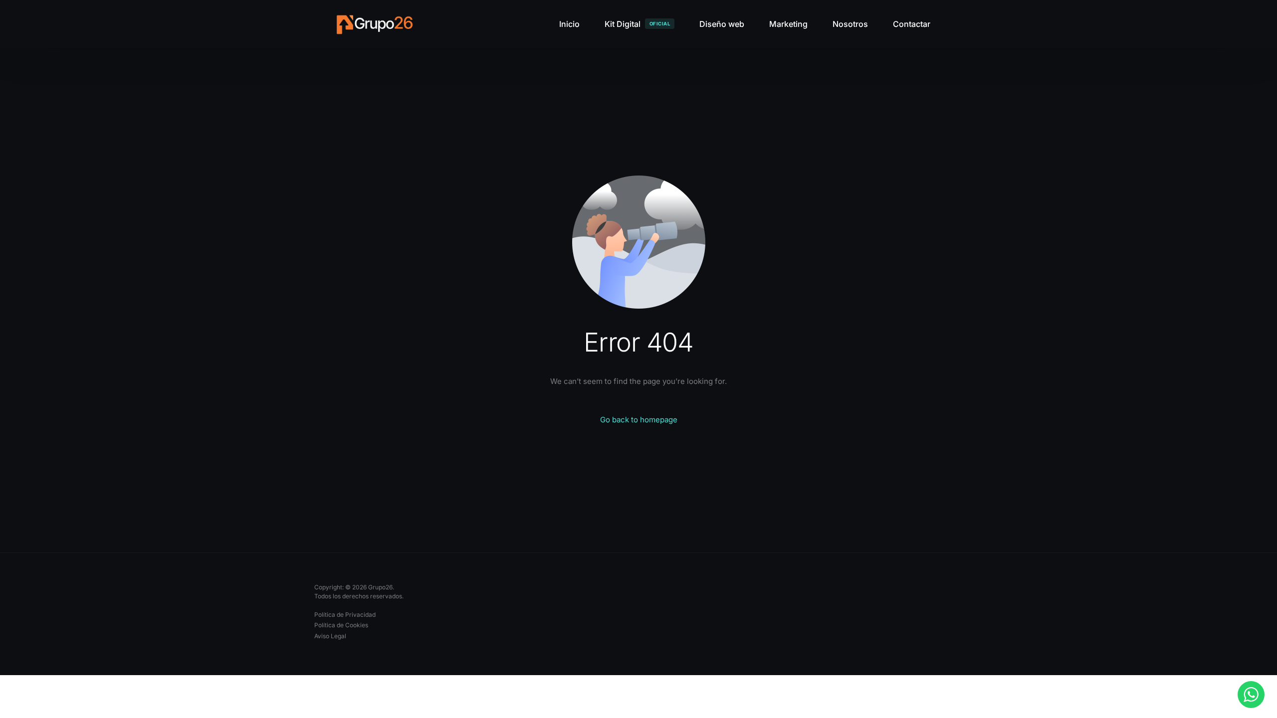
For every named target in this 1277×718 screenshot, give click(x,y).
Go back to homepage (638, 419)
